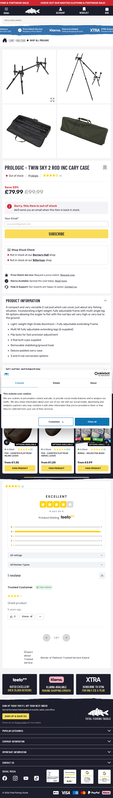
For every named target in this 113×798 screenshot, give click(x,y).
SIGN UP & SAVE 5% (16, 716)
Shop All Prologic (39, 40)
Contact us (71, 286)
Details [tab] (56, 383)
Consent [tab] (19, 383)
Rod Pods (20, 40)
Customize (54, 421)
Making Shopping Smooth (55, 28)
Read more (61, 281)
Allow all (92, 421)
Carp (11, 40)
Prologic (33, 175)
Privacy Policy (21, 723)
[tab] (56, 300)
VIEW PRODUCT (20, 468)
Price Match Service (21, 28)
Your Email (12, 218)
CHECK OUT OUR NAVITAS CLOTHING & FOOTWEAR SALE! (73, 2)
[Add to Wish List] (105, 167)
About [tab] (93, 383)
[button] (106, 442)
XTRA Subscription (92, 28)
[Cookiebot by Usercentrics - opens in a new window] (97, 374)
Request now (67, 275)
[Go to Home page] (32, 11)
